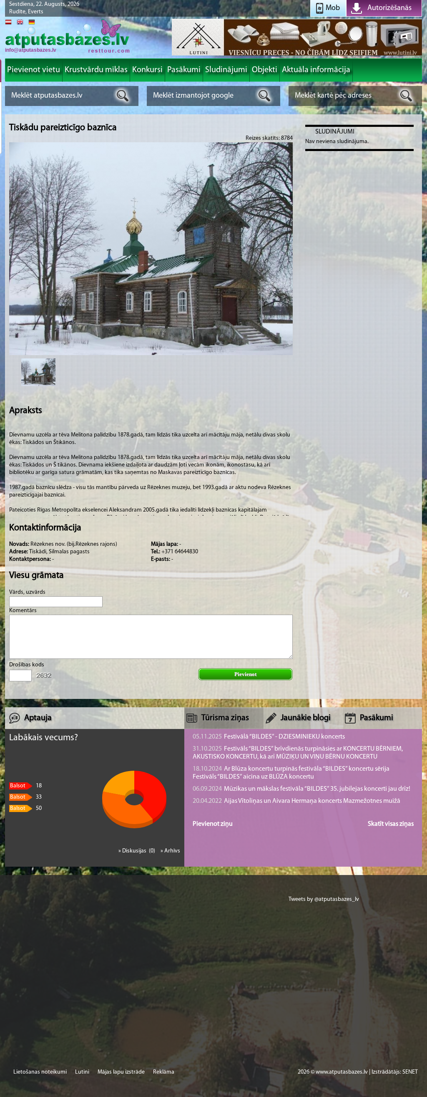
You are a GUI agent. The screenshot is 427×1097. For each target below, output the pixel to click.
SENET (410, 1072)
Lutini (82, 1072)
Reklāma (163, 1072)
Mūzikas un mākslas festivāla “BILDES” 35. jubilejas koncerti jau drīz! (301, 789)
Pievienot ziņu (213, 824)
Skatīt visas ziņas (391, 824)
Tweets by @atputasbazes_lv (324, 899)
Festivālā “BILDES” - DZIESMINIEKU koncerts (269, 737)
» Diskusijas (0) (137, 851)
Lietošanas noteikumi (40, 1072)
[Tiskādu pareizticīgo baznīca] (38, 372)
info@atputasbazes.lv (30, 50)
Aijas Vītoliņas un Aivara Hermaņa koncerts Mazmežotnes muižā (296, 801)
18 (26, 786)
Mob (333, 8)
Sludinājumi (334, 132)
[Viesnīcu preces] (297, 55)
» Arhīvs (170, 851)
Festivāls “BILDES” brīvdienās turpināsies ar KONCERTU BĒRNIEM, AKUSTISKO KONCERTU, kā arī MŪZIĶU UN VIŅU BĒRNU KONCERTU (298, 753)
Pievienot (245, 674)
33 (26, 797)
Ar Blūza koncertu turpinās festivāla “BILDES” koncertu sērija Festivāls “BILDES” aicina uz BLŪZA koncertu (291, 773)
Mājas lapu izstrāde (121, 1072)
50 (26, 808)
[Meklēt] (122, 96)
